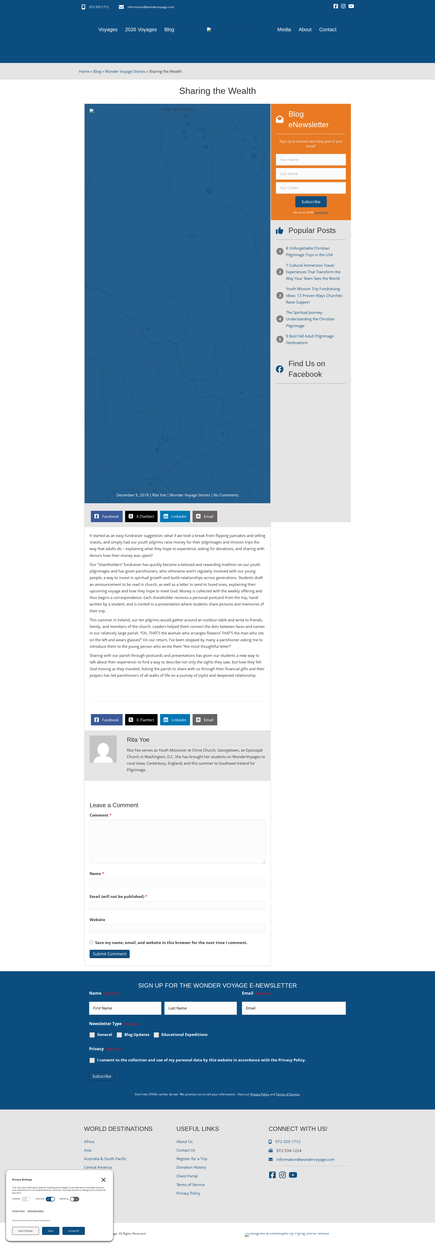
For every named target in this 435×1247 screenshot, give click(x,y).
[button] (311, 201)
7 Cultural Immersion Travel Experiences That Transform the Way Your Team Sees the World (313, 272)
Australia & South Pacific (105, 1158)
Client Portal (187, 1175)
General (104, 1034)
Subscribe (101, 1076)
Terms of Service (288, 1094)
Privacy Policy (291, 1059)
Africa (89, 1141)
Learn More (322, 212)
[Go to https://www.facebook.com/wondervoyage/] (335, 6)
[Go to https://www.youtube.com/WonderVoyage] (350, 6)
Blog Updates (136, 1034)
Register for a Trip (191, 1158)
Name (97, 873)
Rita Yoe (159, 494)
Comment (101, 815)
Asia (87, 1150)
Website (97, 919)
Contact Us (185, 1150)
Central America (98, 1167)
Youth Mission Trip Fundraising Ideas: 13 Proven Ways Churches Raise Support (314, 295)
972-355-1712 (99, 7)
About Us (184, 1141)
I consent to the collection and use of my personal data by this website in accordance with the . (201, 1060)
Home (84, 71)
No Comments (225, 494)
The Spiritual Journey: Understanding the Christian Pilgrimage (310, 319)
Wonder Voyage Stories (125, 71)
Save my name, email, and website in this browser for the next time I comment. (171, 942)
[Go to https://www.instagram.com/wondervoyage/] (343, 6)
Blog (97, 71)
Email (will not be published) (118, 896)
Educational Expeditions (184, 1034)
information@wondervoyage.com (151, 7)
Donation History (191, 1167)
